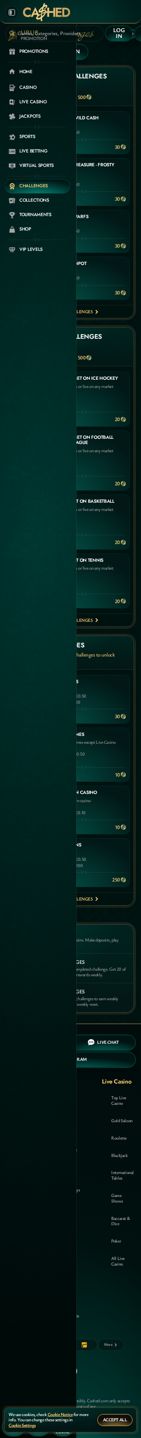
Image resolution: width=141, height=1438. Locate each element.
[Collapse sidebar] (11, 12)
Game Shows (117, 1198)
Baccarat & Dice (120, 1221)
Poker (116, 1241)
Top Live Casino (118, 1100)
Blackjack (119, 1155)
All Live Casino (118, 1261)
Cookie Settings (22, 1425)
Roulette (119, 1138)
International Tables (122, 1175)
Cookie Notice (60, 1414)
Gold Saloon (121, 1120)
